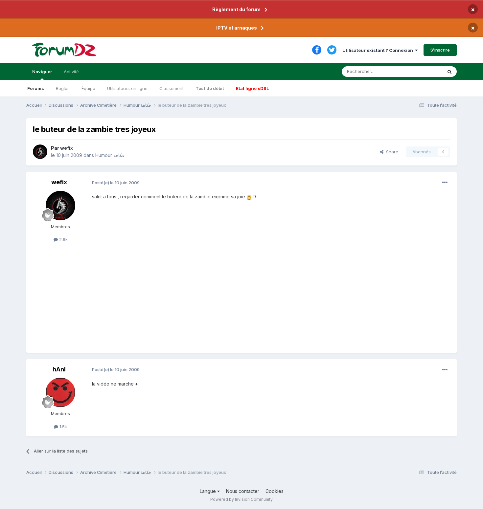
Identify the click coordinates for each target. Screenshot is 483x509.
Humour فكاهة (110, 155)
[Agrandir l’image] (249, 196)
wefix (66, 148)
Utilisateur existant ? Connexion (378, 50)
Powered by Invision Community (241, 499)
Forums (35, 88)
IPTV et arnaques (236, 28)
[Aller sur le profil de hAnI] (60, 392)
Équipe (88, 88)
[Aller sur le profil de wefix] (40, 151)
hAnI (59, 369)
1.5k (62, 426)
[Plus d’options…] (444, 183)
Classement (171, 88)
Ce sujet (425, 71)
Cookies (274, 491)
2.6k (63, 239)
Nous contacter (242, 491)
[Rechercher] (449, 71)
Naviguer (42, 71)
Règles (63, 88)
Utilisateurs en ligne (127, 88)
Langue (208, 491)
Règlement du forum (236, 9)
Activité (71, 71)
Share (390, 151)
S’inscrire (440, 50)
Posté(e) (116, 182)
